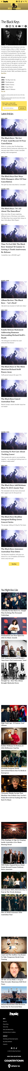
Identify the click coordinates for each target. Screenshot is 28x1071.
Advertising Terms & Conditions (9, 1032)
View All (3, 91)
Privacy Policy (6, 1024)
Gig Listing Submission (7, 1041)
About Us (5, 1021)
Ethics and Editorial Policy (8, 1029)
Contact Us (5, 1044)
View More (14, 564)
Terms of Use (5, 1026)
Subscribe (22, 108)
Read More (3, 73)
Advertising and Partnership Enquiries (10, 1038)
